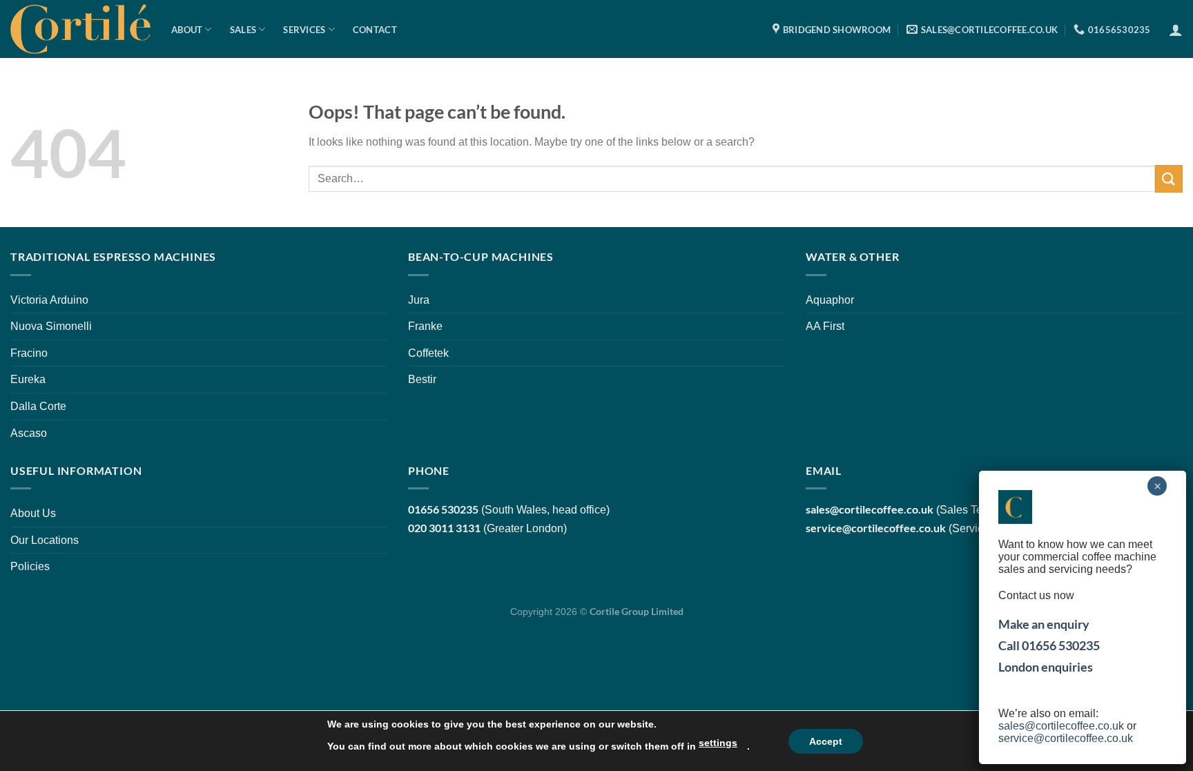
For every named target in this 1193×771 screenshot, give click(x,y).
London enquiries (1045, 666)
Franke (425, 326)
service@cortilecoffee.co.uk (876, 527)
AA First (825, 326)
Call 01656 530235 (1049, 645)
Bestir (422, 379)
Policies (30, 566)
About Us (33, 513)
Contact (375, 29)
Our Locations (44, 540)
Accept (825, 741)
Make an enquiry (1043, 624)
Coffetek (428, 353)
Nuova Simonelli (51, 326)
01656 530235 (443, 509)
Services (304, 29)
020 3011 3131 (444, 527)
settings (718, 742)
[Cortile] (80, 28)
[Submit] (1169, 178)
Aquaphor (830, 300)
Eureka (28, 379)
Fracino (29, 353)
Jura (418, 300)
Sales (243, 29)
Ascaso (28, 433)
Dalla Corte (38, 406)
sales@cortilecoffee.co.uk (1061, 726)
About (186, 29)
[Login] (1176, 29)
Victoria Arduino (49, 300)
